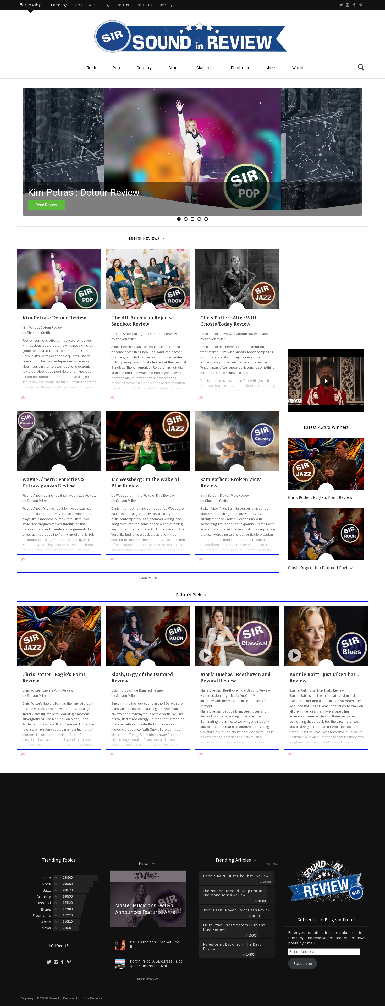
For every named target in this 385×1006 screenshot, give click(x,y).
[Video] (205, 655)
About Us (122, 5)
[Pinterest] (361, 5)
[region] (326, 381)
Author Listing (99, 5)
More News (145, 979)
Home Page (59, 5)
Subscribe (303, 963)
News (78, 5)
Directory (165, 5)
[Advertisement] (192, 814)
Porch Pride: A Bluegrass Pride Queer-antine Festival (156, 963)
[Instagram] (347, 5)
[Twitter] (341, 5)
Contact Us (144, 5)
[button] (179, 219)
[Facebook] (354, 5)
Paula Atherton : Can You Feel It (155, 944)
